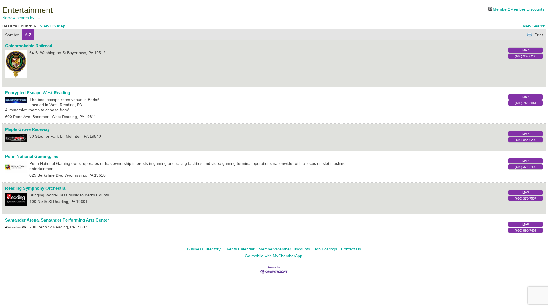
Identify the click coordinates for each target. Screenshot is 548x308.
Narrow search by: (18, 17)
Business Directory (204, 249)
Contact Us (351, 249)
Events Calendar (240, 249)
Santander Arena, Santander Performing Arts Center (57, 220)
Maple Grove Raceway (27, 129)
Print (539, 35)
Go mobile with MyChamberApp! (274, 256)
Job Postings (325, 249)
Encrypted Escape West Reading (37, 92)
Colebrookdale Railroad (28, 45)
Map (525, 50)
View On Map (52, 26)
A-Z (28, 35)
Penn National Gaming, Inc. (32, 156)
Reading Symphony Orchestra (35, 188)
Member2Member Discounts (518, 9)
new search (534, 26)
